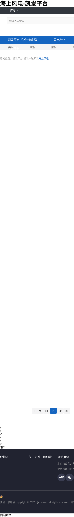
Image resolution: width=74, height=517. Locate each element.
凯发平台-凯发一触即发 (23, 40)
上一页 (37, 411)
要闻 (10, 47)
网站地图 (5, 515)
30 (46, 411)
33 (67, 411)
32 (60, 411)
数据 (53, 47)
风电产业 (59, 40)
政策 (32, 47)
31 (53, 411)
